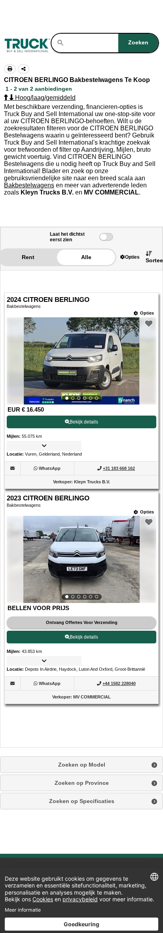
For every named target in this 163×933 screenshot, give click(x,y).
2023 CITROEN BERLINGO (48, 498)
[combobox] (112, 43)
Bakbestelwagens (29, 185)
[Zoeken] (60, 43)
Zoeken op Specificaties (81, 801)
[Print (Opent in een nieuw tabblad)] (10, 69)
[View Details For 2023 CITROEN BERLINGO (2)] (81, 559)
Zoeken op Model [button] (81, 764)
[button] (130, 257)
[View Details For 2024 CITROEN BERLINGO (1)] (81, 360)
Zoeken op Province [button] (82, 783)
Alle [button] (86, 257)
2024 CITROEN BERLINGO (48, 299)
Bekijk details (84, 422)
